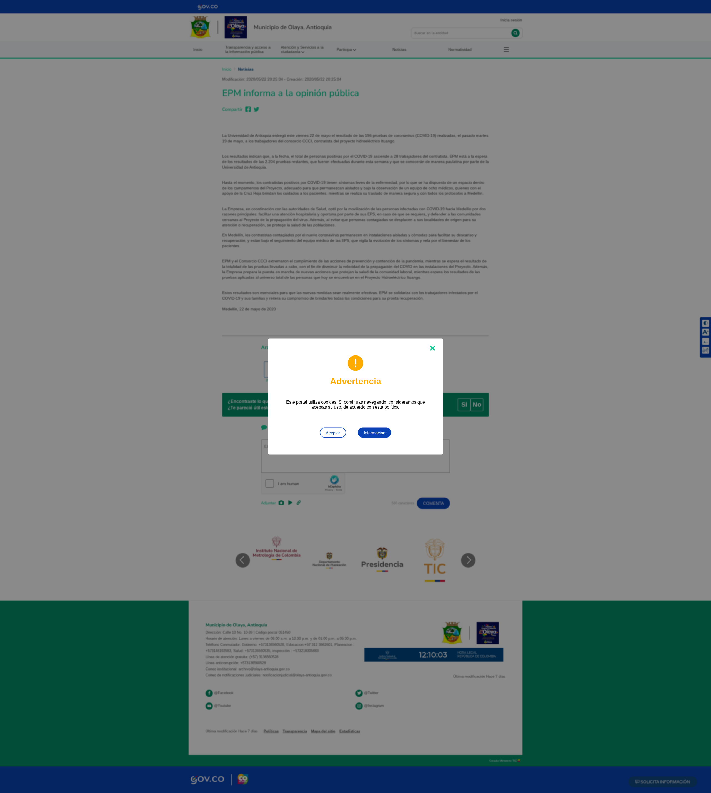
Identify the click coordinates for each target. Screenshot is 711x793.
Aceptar (333, 432)
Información (374, 432)
